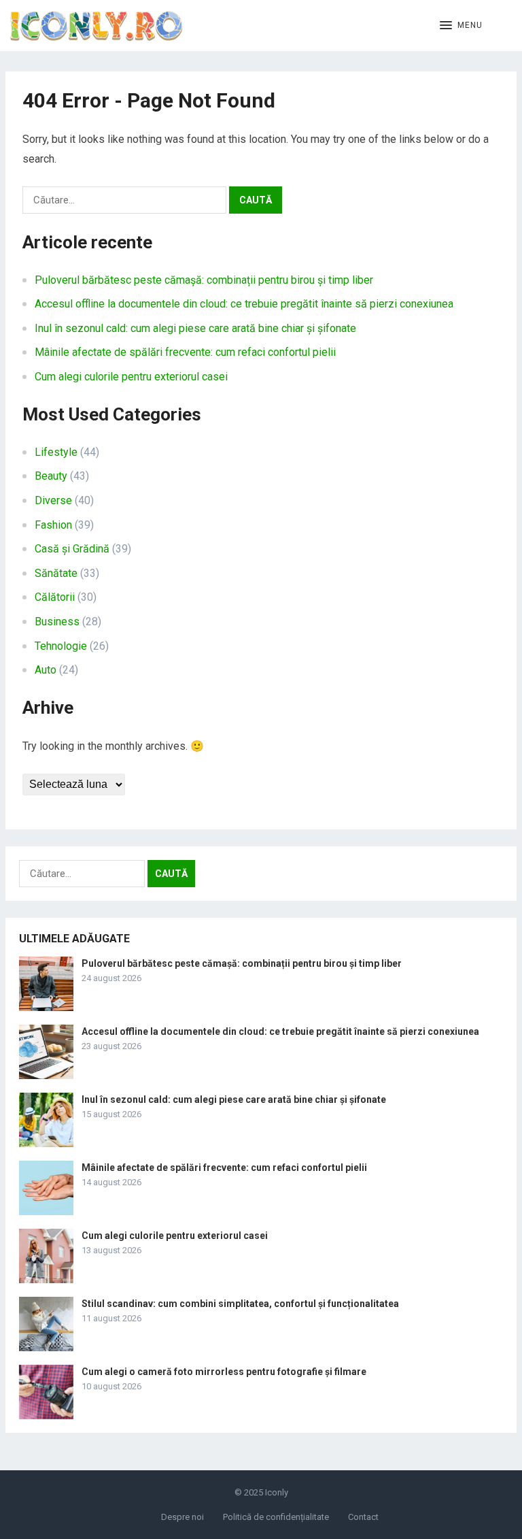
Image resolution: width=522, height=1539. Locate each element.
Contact (363, 1517)
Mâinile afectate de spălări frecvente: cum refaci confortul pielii (185, 352)
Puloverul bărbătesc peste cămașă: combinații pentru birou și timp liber (204, 280)
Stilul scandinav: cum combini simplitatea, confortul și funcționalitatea (240, 1303)
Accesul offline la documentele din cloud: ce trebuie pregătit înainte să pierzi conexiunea (244, 303)
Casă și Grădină (72, 548)
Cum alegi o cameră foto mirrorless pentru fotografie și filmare (224, 1371)
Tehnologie (61, 646)
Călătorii (55, 597)
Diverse (53, 500)
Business (57, 621)
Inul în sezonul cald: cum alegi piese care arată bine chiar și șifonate (195, 328)
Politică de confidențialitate (276, 1517)
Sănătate (56, 573)
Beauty (51, 475)
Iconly (276, 1492)
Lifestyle (56, 452)
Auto (45, 669)
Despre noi (182, 1517)
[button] (461, 26)
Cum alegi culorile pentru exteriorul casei (131, 376)
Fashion (53, 524)
